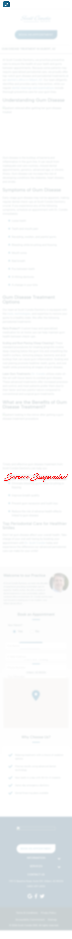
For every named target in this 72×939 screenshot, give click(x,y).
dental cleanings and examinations (33, 87)
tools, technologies (18, 313)
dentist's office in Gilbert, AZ (24, 79)
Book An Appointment (36, 848)
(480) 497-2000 (36, 886)
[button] (35, 695)
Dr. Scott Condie (35, 542)
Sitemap (52, 919)
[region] (36, 703)
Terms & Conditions (27, 912)
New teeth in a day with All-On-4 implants (38, 777)
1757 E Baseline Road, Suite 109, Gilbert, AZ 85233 (36, 881)
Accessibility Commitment (30, 919)
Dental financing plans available (31, 793)
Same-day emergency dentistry (32, 785)
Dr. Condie (38, 373)
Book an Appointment (36, 34)
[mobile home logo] (36, 18)
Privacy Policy (48, 912)
